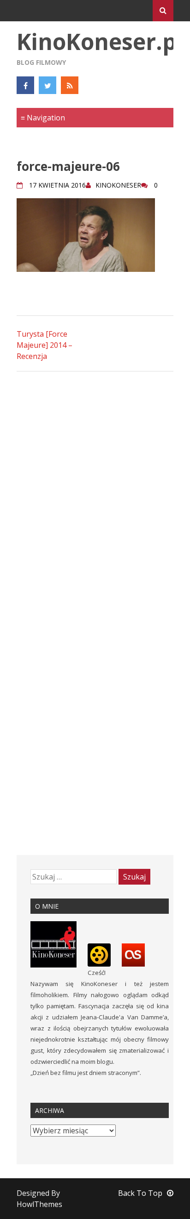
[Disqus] (95, 496)
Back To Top (140, 1193)
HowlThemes (39, 1204)
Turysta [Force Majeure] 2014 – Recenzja (44, 345)
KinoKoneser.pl (100, 41)
